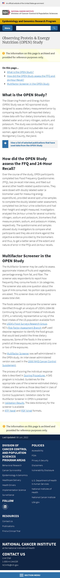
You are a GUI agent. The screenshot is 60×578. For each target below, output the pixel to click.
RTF (10, 410)
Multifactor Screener (18, 353)
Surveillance (8, 494)
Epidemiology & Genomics (15, 475)
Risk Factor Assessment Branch (24, 327)
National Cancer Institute (43, 497)
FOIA (34, 455)
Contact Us (7, 521)
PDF (26, 410)
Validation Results (14, 402)
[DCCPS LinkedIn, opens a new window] (5, 507)
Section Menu (32, 575)
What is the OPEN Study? (20, 72)
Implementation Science (14, 489)
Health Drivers (9, 485)
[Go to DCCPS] (30, 12)
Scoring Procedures (34, 375)
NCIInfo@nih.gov (10, 564)
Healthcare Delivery (11, 480)
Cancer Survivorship (11, 470)
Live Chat (6, 558)
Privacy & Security (40, 460)
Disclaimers (37, 465)
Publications (8, 526)
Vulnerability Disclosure (43, 470)
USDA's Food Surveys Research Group (27, 323)
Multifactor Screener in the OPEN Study (28, 83)
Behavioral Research (12, 465)
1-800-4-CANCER (10, 561)
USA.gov (36, 502)
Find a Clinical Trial (11, 531)
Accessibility (37, 450)
